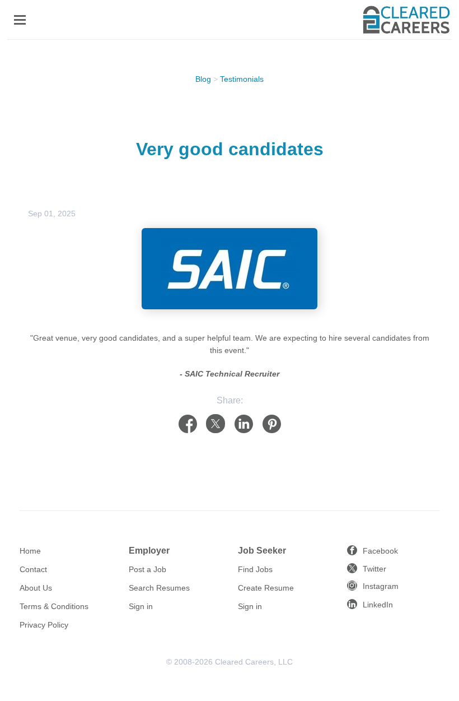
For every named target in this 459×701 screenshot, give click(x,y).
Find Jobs (255, 569)
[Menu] (20, 20)
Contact (33, 569)
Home (30, 550)
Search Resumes (159, 587)
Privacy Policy (44, 624)
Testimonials (242, 79)
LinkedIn (378, 604)
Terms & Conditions (54, 606)
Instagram (381, 586)
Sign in (141, 606)
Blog (203, 79)
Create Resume (266, 587)
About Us (36, 587)
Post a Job (147, 569)
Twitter (374, 568)
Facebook (380, 550)
